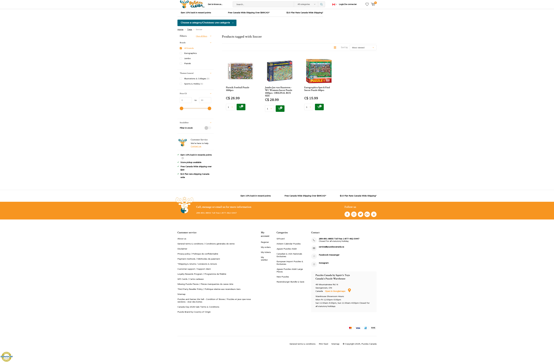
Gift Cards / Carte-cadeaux (190, 279)
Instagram (354, 214)
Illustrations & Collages (196, 78)
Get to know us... (215, 4)
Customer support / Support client (194, 269)
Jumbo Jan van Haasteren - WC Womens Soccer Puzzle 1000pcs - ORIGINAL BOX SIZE (278, 91)
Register (265, 242)
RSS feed (323, 344)
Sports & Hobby (193, 83)
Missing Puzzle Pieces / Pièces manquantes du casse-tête (205, 284)
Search (321, 4)
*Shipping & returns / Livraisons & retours (197, 264)
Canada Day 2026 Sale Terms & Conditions (198, 307)
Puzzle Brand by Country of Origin (194, 312)
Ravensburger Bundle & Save (290, 281)
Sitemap (181, 294)
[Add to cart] (241, 107)
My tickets (266, 252)
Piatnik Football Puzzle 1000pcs (237, 89)
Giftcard (281, 238)
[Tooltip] (182, 158)
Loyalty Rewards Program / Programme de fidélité (201, 274)
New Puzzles (283, 276)
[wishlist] (367, 4)
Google (367, 214)
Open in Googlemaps (335, 291)
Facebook (347, 214)
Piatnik (187, 63)
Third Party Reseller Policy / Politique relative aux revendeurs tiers (208, 289)
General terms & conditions (303, 344)
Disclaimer (182, 248)
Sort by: (344, 47)
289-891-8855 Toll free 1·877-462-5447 (339, 238)
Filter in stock (186, 128)
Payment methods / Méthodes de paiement (198, 259)
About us (181, 238)
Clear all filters (201, 36)
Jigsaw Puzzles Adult (287, 248)
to (194, 100)
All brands (189, 48)
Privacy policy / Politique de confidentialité (197, 253)
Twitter (360, 214)
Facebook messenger (329, 255)
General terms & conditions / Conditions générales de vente (206, 243)
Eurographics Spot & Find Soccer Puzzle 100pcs (317, 89)
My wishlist (264, 258)
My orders (266, 247)
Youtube (374, 214)
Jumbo (187, 58)
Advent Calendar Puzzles (289, 243)
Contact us (196, 146)
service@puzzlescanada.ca (331, 247)
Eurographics (190, 53)
